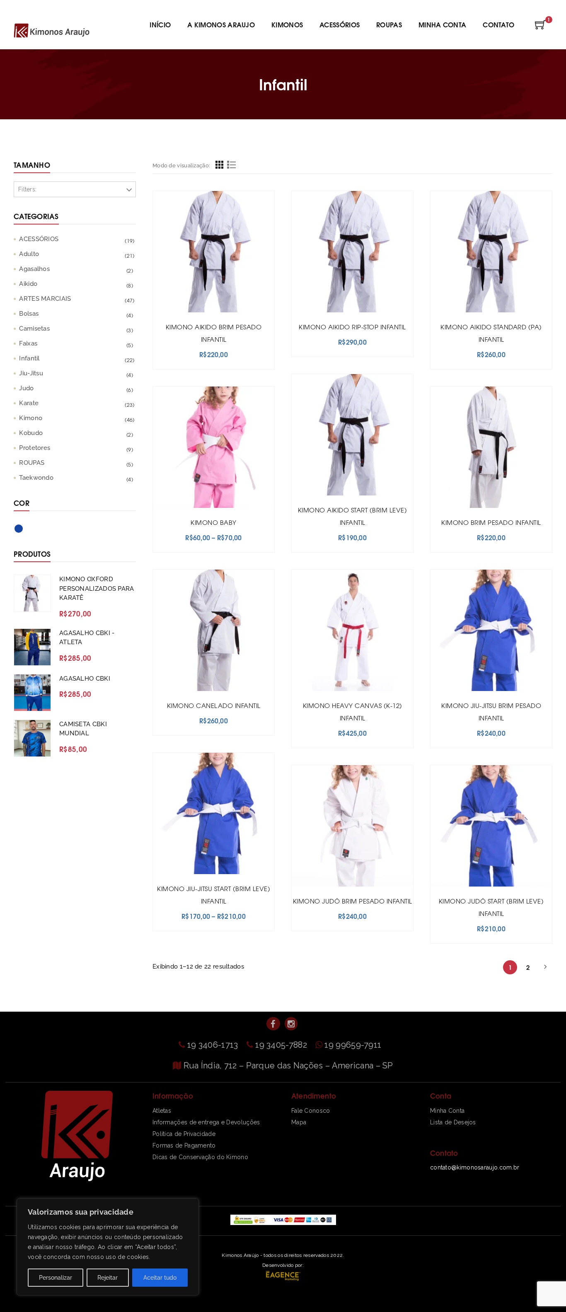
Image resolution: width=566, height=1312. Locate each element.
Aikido (28, 284)
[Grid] (219, 166)
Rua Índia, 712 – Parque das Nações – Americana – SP (288, 1065)
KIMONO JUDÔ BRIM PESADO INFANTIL (352, 900)
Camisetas (34, 328)
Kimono (30, 418)
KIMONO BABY (214, 522)
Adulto (29, 254)
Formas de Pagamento (184, 1145)
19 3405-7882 (282, 1045)
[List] (231, 166)
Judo (26, 388)
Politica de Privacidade (183, 1134)
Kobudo (31, 433)
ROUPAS (31, 462)
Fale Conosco (310, 1110)
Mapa (298, 1122)
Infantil (29, 358)
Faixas (28, 343)
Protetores (34, 448)
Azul (23, 530)
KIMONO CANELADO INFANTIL (214, 705)
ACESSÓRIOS (38, 239)
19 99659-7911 (352, 1045)
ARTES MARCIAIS (45, 298)
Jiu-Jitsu (31, 373)
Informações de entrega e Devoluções (206, 1122)
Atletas (161, 1110)
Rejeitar (107, 1277)
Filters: (27, 189)
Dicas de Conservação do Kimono (200, 1157)
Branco (35, 531)
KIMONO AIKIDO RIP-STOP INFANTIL (352, 326)
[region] (108, 1246)
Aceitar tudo (160, 1277)
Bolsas (29, 313)
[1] (540, 27)
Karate (29, 403)
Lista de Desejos (453, 1122)
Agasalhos (34, 269)
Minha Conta (447, 1110)
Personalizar (55, 1277)
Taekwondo (36, 477)
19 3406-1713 (213, 1045)
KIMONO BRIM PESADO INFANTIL (491, 522)
